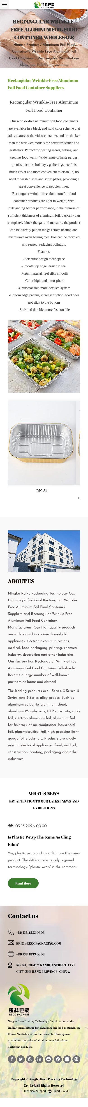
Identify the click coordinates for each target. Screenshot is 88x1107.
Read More (23, 883)
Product (32, 45)
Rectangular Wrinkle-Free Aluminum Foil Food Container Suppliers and (42, 607)
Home (18, 45)
